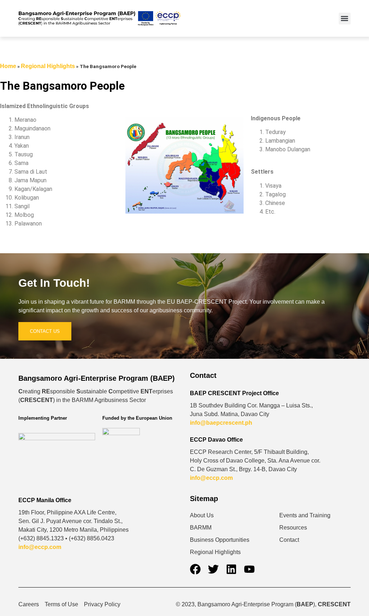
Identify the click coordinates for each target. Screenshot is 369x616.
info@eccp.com (211, 478)
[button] (345, 18)
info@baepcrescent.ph (221, 423)
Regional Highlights (48, 66)
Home (8, 66)
